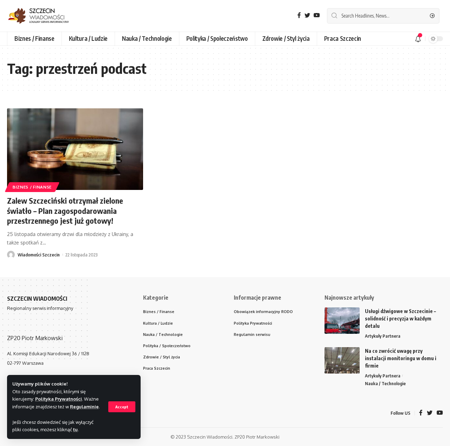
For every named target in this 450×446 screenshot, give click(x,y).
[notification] (418, 39)
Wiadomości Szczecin (39, 254)
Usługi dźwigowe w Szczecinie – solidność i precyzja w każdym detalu (400, 318)
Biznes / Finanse (32, 187)
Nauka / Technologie (385, 383)
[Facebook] (299, 15)
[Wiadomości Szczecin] (44, 15)
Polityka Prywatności (58, 399)
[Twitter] (307, 15)
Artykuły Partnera (382, 336)
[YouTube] (317, 15)
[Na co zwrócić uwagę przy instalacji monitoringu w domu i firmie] (342, 360)
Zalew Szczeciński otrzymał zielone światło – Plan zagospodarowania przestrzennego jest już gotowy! (65, 210)
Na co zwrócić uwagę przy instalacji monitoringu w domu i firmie (400, 358)
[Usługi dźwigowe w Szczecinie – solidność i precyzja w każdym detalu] (342, 320)
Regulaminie (84, 406)
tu (75, 429)
